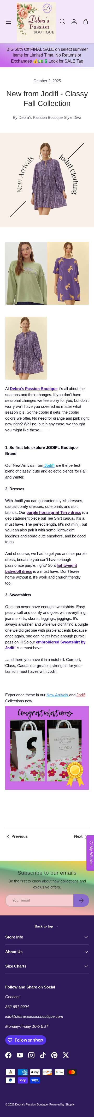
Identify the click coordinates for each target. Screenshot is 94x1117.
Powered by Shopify (62, 1104)
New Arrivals (57, 695)
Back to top (44, 926)
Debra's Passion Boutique (31, 1104)
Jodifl (81, 695)
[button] (85, 21)
